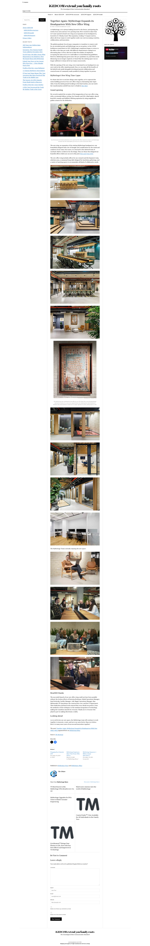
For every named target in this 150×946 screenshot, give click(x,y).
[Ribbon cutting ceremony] (75, 136)
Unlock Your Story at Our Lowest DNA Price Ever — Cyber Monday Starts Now (33, 63)
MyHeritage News (63, 766)
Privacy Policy (27, 38)
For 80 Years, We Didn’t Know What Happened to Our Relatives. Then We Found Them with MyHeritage (34, 56)
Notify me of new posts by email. (58, 914)
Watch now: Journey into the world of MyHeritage (86, 788)
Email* (51, 893)
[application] (115, 53)
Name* (52, 887)
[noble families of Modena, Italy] (74, 398)
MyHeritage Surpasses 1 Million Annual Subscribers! (89, 753)
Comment (52, 867)
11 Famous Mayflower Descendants (34, 71)
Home (49, 14)
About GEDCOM (59, 14)
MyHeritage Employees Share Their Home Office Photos (73, 753)
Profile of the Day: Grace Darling (33, 85)
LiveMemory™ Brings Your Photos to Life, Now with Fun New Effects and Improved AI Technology (60, 846)
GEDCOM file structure (72, 14)
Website (52, 899)
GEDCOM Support (86, 14)
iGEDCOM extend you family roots (75, 6)
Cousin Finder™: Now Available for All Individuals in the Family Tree (87, 817)
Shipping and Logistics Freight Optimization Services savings (75, 943)
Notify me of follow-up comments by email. (60, 908)
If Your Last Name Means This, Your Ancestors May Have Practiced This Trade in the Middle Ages (34, 75)
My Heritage (59, 735)
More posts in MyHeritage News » (92, 782)
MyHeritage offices (76, 766)
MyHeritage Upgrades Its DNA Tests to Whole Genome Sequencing (61, 799)
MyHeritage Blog (74, 730)
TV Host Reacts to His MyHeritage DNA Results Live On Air (62, 789)
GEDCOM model (98, 14)
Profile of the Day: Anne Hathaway (34, 68)
